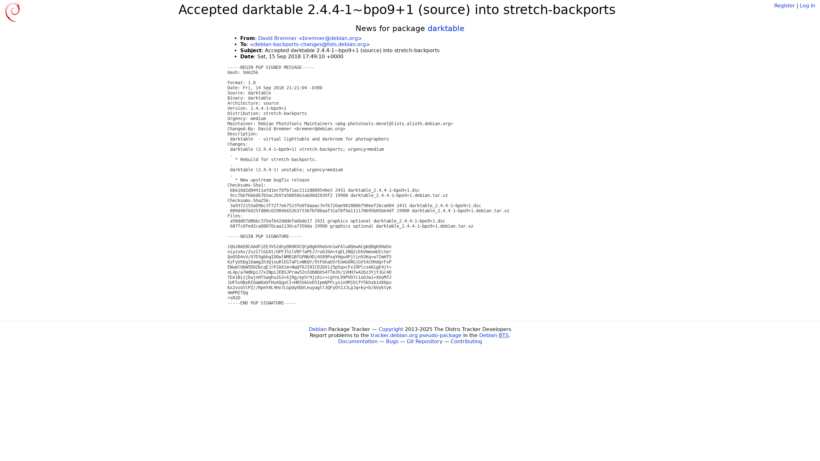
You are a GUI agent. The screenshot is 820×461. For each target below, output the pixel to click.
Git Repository (424, 341)
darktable (446, 28)
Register (784, 6)
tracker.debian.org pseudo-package (416, 335)
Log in (807, 6)
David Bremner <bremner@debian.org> (310, 38)
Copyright (391, 329)
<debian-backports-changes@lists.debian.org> (310, 44)
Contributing (466, 341)
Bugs (392, 341)
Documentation (358, 341)
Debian (318, 329)
